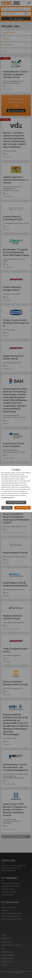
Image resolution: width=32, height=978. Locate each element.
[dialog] (16, 489)
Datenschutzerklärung (7, 497)
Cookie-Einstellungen (16, 502)
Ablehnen (6, 507)
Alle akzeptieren (22, 507)
